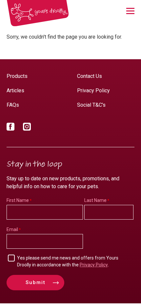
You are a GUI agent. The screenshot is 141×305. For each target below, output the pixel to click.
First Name (18, 200)
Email (12, 229)
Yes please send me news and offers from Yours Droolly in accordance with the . (67, 261)
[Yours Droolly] (38, 13)
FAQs (13, 105)
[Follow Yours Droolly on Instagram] (27, 128)
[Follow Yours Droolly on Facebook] (10, 128)
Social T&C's (91, 105)
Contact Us (89, 76)
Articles (15, 90)
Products (17, 76)
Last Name (95, 200)
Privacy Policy (93, 90)
